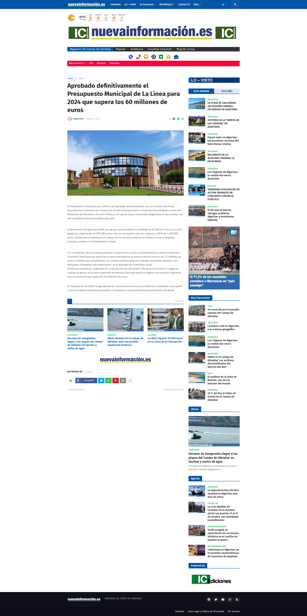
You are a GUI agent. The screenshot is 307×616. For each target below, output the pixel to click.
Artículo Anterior (77, 389)
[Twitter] (178, 118)
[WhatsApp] (182, 118)
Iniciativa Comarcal (159, 49)
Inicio (70, 78)
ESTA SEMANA (201, 91)
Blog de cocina (186, 49)
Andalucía (137, 49)
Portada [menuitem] (116, 4)
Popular (121, 49)
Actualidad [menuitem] (147, 4)
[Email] (123, 380)
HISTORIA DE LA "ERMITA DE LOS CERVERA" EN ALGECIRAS (223, 123)
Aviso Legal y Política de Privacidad (206, 611)
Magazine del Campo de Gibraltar (90, 49)
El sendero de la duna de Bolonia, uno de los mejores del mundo (222, 380)
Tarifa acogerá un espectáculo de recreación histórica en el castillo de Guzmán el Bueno (223, 534)
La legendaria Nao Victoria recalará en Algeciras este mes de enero (223, 493)
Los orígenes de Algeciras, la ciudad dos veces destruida (223, 175)
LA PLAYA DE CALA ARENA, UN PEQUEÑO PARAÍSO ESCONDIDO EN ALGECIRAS (222, 106)
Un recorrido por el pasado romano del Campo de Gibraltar (223, 313)
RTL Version (234, 611)
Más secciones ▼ (77, 63)
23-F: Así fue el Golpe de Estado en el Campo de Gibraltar (222, 396)
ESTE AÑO (226, 91)
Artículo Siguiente (173, 389)
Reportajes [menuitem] (166, 4)
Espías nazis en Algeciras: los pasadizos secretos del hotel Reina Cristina (223, 141)
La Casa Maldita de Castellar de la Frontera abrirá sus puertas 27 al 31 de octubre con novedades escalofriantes (223, 513)
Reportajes (115, 63)
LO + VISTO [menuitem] (130, 4)
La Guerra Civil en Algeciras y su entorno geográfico (223, 327)
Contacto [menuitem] (184, 4)
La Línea (79, 78)
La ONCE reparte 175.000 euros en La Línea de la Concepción (165, 340)
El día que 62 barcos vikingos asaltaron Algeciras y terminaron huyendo (221, 214)
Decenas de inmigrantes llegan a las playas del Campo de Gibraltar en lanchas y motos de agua (85, 343)
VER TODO (179, 301)
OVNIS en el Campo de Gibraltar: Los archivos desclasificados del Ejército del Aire (221, 361)
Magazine (101, 63)
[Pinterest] (115, 380)
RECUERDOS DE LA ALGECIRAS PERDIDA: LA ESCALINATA (221, 158)
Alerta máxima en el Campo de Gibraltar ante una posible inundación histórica (125, 341)
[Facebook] (174, 118)
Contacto (179, 611)
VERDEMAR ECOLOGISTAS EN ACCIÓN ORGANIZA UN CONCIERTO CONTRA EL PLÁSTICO (224, 194)
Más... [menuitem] (197, 4)
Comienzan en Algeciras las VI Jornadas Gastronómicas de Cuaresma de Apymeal (223, 553)
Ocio (91, 63)
